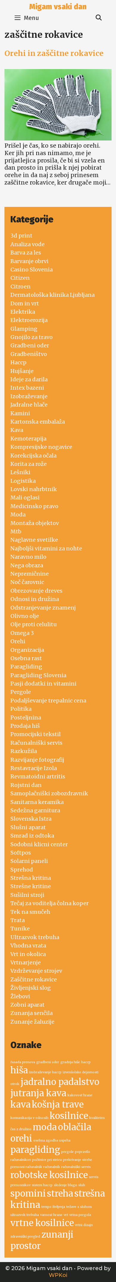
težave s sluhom (79, 1207)
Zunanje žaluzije (32, 1021)
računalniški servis (76, 1167)
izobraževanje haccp (45, 1072)
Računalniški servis (36, 742)
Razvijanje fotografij (37, 759)
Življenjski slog (30, 987)
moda (45, 1127)
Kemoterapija (28, 438)
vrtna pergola (80, 1215)
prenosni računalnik (26, 1167)
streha (60, 1193)
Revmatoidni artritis (37, 776)
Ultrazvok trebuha (34, 937)
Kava (16, 430)
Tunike (20, 928)
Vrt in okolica (28, 954)
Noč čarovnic (27, 582)
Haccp (18, 362)
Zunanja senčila (31, 1013)
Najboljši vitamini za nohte (46, 548)
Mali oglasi (25, 497)
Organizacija (27, 650)
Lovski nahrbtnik (33, 489)
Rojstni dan (26, 785)
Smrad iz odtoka (32, 835)
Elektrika (22, 311)
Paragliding (26, 666)
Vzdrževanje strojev (36, 970)
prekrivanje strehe (77, 1160)
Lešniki (20, 472)
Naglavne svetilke (34, 539)
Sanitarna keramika (37, 802)
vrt (66, 1215)
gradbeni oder (47, 1062)
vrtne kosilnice (42, 1222)
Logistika (23, 480)
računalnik (51, 1167)
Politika (21, 708)
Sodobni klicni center (39, 844)
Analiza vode (27, 244)
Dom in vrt (24, 303)
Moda (18, 514)
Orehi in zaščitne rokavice (54, 53)
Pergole (20, 691)
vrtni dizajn (84, 1225)
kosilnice (69, 1115)
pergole (67, 1152)
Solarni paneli (29, 861)
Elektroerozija (29, 320)
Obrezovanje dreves (36, 590)
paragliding (35, 1149)
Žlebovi (20, 996)
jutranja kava (38, 1093)
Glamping (23, 328)
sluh (81, 1185)
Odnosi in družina (34, 599)
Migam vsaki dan (58, 6)
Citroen (20, 286)
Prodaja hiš (25, 725)
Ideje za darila (29, 379)
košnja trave (58, 1104)
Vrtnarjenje (25, 962)
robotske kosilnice (49, 1174)
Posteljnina (25, 717)
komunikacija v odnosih (29, 1118)
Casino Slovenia (31, 269)
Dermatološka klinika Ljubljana (52, 294)
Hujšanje (22, 371)
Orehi (17, 641)
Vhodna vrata (28, 945)
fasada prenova (22, 1062)
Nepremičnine (29, 573)
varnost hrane (51, 1215)
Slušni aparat (28, 827)
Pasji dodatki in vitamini (43, 683)
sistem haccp (42, 1185)
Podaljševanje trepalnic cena (48, 700)
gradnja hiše (70, 1062)
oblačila (74, 1127)
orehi (21, 1138)
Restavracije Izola (33, 768)
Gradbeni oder (29, 345)
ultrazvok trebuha (24, 1215)
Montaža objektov (34, 523)
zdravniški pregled (25, 1237)
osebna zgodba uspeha (51, 1140)
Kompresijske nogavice (41, 447)
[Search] (98, 18)
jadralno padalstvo (60, 1081)
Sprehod (21, 869)
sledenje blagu (65, 1185)
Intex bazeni (27, 387)
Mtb (15, 531)
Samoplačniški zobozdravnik (49, 793)
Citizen (20, 277)
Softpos (20, 852)
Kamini (20, 413)
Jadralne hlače (29, 404)
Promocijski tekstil (35, 734)
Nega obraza (26, 565)
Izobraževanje (29, 396)
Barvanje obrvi (29, 261)
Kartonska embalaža (37, 421)
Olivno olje (24, 616)
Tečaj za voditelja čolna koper (49, 903)
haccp (86, 1062)
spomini (28, 1193)
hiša (19, 1070)
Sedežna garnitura (35, 810)
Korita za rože (28, 463)
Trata (17, 920)
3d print (21, 235)
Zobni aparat (27, 1004)
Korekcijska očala (33, 455)
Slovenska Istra (30, 818)
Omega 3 (22, 633)
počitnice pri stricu (47, 1160)
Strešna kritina (30, 878)
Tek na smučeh (30, 911)
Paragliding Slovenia (38, 675)
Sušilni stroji (27, 894)
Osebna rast (26, 658)
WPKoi (58, 1275)
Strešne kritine (30, 886)
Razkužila (23, 751)
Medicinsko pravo (34, 506)
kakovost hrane (80, 1095)
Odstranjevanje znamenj (43, 607)
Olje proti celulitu (33, 624)
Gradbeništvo (28, 354)
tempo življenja (53, 1207)
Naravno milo (28, 556)
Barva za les (25, 252)
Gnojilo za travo (31, 337)
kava (20, 1104)
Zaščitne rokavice (33, 979)
